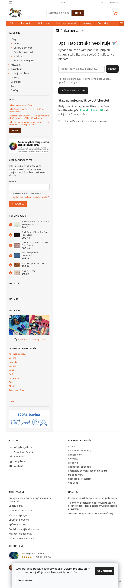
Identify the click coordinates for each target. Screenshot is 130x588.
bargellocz (19, 461)
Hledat (77, 13)
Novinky (15, 77)
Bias (11, 382)
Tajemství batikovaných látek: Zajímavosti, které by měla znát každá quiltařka (29, 117)
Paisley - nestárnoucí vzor (21, 105)
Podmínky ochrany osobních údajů (87, 470)
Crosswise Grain (16, 390)
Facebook (19, 456)
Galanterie (16, 69)
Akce (13, 86)
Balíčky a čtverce (23, 47)
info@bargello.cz (23, 447)
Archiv (15, 130)
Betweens (14, 378)
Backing (12, 358)
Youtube (18, 466)
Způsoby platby (17, 524)
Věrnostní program (19, 515)
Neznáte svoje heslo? (79, 478)
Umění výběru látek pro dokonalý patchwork (92, 498)
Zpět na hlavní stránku (73, 90)
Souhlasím (104, 571)
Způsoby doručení (19, 519)
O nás (62, 2)
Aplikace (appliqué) (18, 354)
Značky (14, 90)
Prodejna (73, 462)
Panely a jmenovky (24, 52)
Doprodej (16, 81)
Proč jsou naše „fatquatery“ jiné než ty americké (30, 500)
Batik (11, 370)
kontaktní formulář (91, 110)
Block (11, 386)
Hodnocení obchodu (79, 466)
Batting (12, 374)
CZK (101, 2)
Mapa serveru (75, 474)
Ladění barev (16, 505)
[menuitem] (12, 23)
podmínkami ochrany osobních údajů (30, 197)
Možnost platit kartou (20, 533)
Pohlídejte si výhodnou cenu (24, 529)
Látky (13, 39)
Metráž (17, 43)
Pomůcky (16, 64)
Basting (12, 366)
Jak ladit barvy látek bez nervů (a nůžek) (90, 513)
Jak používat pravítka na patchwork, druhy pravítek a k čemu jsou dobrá (29, 123)
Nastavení (25, 580)
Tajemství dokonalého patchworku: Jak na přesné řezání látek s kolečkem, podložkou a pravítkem (92, 506)
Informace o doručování (22, 538)
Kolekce (18, 56)
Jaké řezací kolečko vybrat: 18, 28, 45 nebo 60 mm (27, 110)
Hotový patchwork (21, 73)
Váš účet (73, 482)
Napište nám (75, 454)
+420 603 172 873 (23, 451)
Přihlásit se (18, 203)
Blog (13, 401)
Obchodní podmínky (79, 450)
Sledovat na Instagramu (31, 339)
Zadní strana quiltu (24, 60)
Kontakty (73, 458)
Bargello (13, 362)
